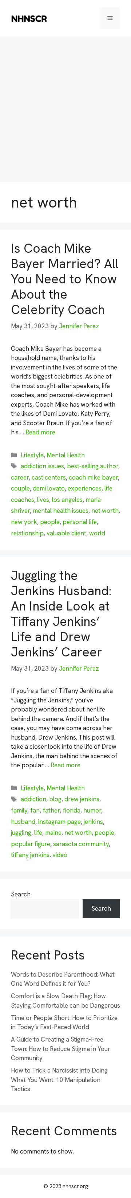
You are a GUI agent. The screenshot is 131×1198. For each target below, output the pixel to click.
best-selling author (92, 466)
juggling (21, 833)
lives (43, 500)
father (51, 810)
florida (71, 810)
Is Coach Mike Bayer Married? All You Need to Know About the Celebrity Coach (65, 279)
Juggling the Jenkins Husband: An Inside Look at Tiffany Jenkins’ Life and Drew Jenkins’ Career (61, 613)
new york (24, 522)
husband (23, 822)
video (59, 855)
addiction (33, 799)
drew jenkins (81, 799)
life (38, 833)
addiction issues (42, 466)
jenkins (93, 822)
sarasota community (81, 844)
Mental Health (66, 455)
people (50, 522)
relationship (27, 533)
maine (53, 833)
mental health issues (60, 511)
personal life (80, 522)
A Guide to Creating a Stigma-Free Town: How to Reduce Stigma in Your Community (60, 1048)
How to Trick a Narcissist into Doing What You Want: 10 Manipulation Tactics (59, 1079)
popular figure (30, 844)
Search (21, 894)
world (97, 533)
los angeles (67, 500)
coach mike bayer (93, 477)
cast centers (49, 477)
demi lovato (49, 488)
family (19, 810)
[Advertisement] (65, 105)
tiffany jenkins (30, 855)
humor (92, 810)
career (20, 477)
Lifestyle (32, 455)
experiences (85, 488)
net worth (105, 511)
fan (35, 810)
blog (55, 799)
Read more (40, 432)
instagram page (59, 822)
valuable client (66, 533)
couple (20, 488)
